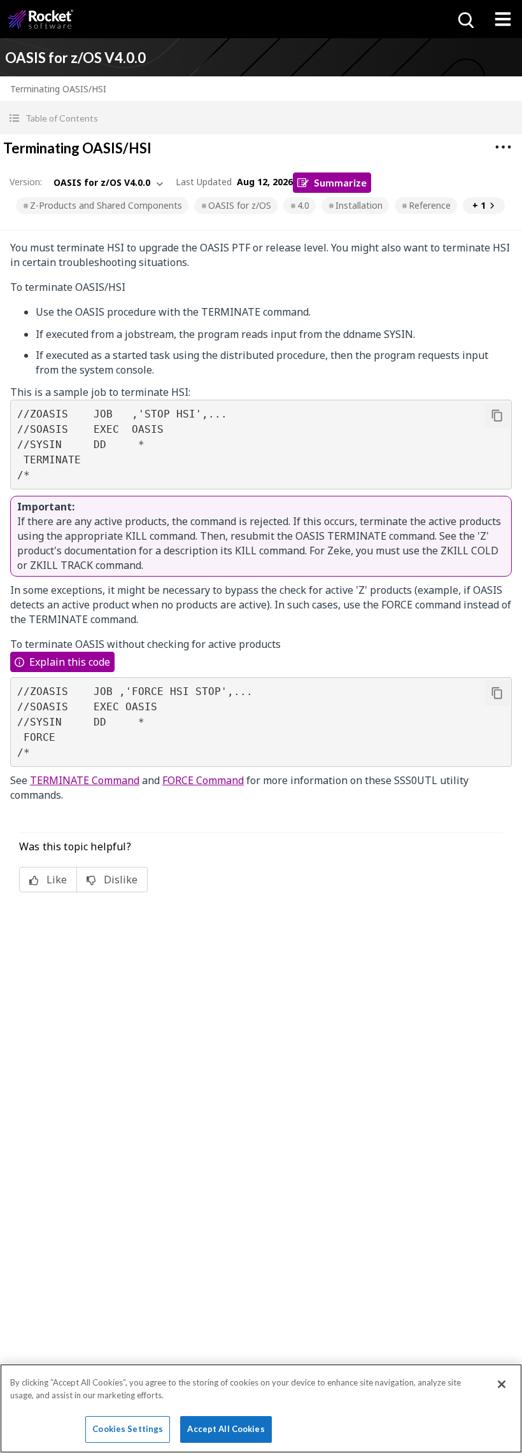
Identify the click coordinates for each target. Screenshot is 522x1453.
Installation (359, 205)
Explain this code (69, 662)
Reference (430, 205)
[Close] (502, 1384)
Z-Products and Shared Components (106, 205)
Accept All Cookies (225, 1429)
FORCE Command (203, 780)
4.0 (303, 205)
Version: (26, 182)
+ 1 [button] (479, 205)
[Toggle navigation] (503, 19)
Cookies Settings (127, 1429)
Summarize (340, 182)
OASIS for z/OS (239, 205)
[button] (261, 118)
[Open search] (464, 19)
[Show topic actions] (503, 147)
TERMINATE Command (84, 780)
